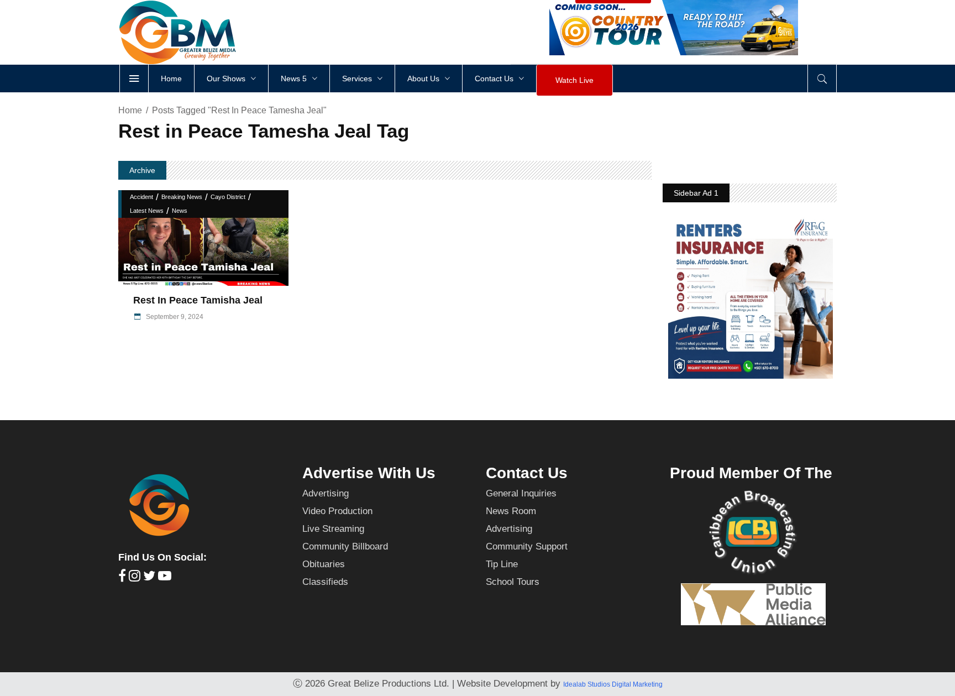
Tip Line (502, 564)
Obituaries (323, 564)
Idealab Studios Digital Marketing (613, 684)
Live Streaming (333, 529)
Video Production (337, 511)
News (179, 210)
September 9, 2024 (173, 317)
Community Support (527, 546)
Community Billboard (345, 546)
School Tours (512, 582)
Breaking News (181, 196)
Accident (141, 196)
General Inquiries (521, 493)
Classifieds (325, 582)
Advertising (325, 493)
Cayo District (228, 196)
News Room (511, 511)
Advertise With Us (368, 473)
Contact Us (527, 473)
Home (130, 110)
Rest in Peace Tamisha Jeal (199, 300)
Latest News (147, 210)
